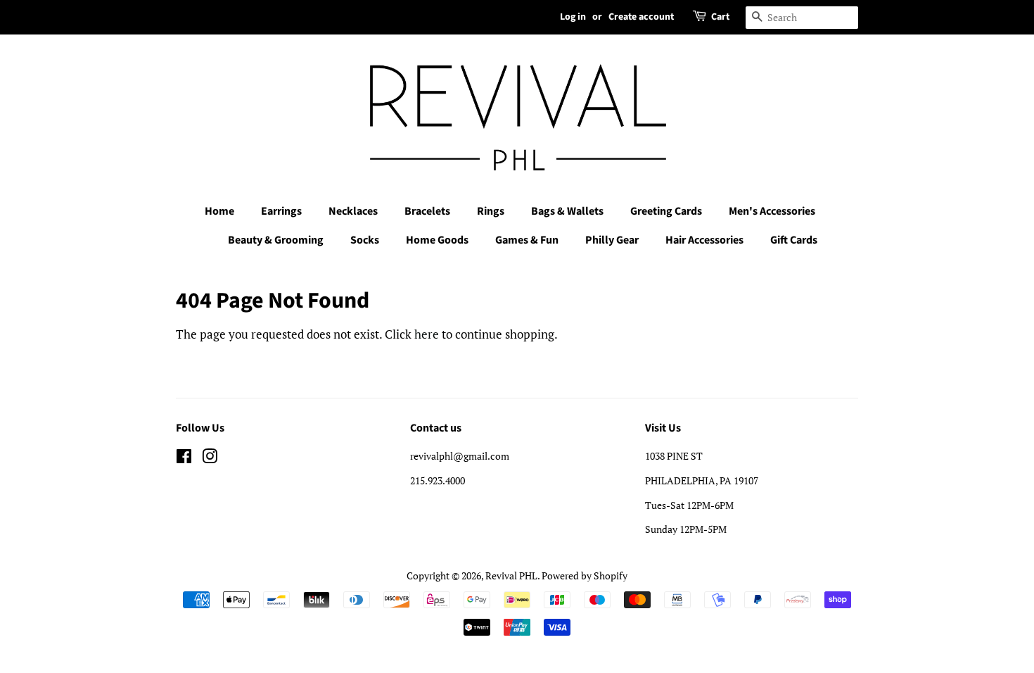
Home (219, 211)
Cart (720, 17)
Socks (364, 240)
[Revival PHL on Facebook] (184, 458)
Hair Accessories (704, 240)
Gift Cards (793, 240)
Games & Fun (527, 240)
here (426, 334)
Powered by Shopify (584, 575)
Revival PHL (511, 575)
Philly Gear (612, 240)
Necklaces (353, 211)
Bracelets (427, 211)
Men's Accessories (772, 211)
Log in (573, 17)
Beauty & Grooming (276, 240)
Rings (490, 211)
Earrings (281, 211)
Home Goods (437, 240)
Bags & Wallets (567, 211)
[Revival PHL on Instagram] (209, 458)
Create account (641, 17)
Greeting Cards (666, 211)
